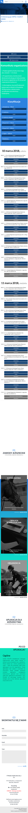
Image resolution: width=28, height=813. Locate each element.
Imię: (3, 728)
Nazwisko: (4, 735)
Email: (3, 742)
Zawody (15, 53)
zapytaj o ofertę (23, 512)
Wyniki (14, 108)
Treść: (3, 749)
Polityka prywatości (23, 809)
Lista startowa (16, 159)
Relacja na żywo (14, 60)
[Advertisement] (14, 37)
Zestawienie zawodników (15, 57)
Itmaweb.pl (24, 811)
